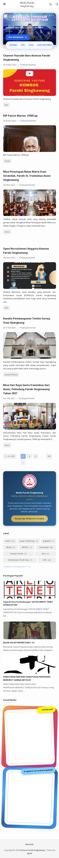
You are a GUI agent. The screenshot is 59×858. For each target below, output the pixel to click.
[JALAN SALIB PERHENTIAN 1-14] (29, 638)
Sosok (7, 161)
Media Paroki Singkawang (27, 4)
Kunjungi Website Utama (29, 518)
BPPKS (25, 547)
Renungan (13, 45)
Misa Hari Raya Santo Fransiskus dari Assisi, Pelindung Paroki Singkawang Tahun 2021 (26, 389)
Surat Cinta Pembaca (45, 45)
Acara (31, 45)
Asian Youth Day (27, 541)
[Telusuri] (57, 4)
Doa (44, 553)
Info (6, 105)
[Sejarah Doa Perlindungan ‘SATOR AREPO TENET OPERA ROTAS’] (29, 597)
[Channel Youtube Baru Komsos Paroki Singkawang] (29, 95)
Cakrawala (44, 547)
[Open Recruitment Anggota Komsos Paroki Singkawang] (29, 288)
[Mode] (50, 4)
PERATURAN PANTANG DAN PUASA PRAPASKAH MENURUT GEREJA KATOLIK (27, 678)
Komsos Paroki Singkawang (32, 850)
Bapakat (47, 541)
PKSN (23, 45)
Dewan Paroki (17, 553)
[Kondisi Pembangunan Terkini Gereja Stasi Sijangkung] (29, 358)
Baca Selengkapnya (15, 37)
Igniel (29, 853)
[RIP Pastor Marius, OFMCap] (29, 151)
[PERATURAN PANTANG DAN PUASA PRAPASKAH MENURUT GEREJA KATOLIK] (29, 672)
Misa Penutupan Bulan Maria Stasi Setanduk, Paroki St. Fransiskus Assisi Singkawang (27, 176)
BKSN (9, 547)
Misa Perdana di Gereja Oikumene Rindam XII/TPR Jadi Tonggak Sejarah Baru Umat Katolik (27, 26)
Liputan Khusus (11, 374)
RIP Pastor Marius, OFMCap (20, 115)
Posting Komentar (28, 64)
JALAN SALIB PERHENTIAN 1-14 (18, 642)
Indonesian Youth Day (18, 559)
